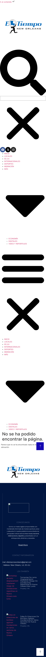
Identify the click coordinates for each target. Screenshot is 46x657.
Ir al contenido (6, 2)
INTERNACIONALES (12, 161)
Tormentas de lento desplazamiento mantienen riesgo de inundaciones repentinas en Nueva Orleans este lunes (29, 581)
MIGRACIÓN (9, 166)
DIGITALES (13, 241)
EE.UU (6, 159)
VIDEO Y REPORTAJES (18, 244)
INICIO (6, 154)
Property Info (25, 588)
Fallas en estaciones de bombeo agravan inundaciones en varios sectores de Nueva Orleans (29, 620)
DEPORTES (8, 164)
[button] (23, 73)
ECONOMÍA (13, 239)
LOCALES (8, 156)
